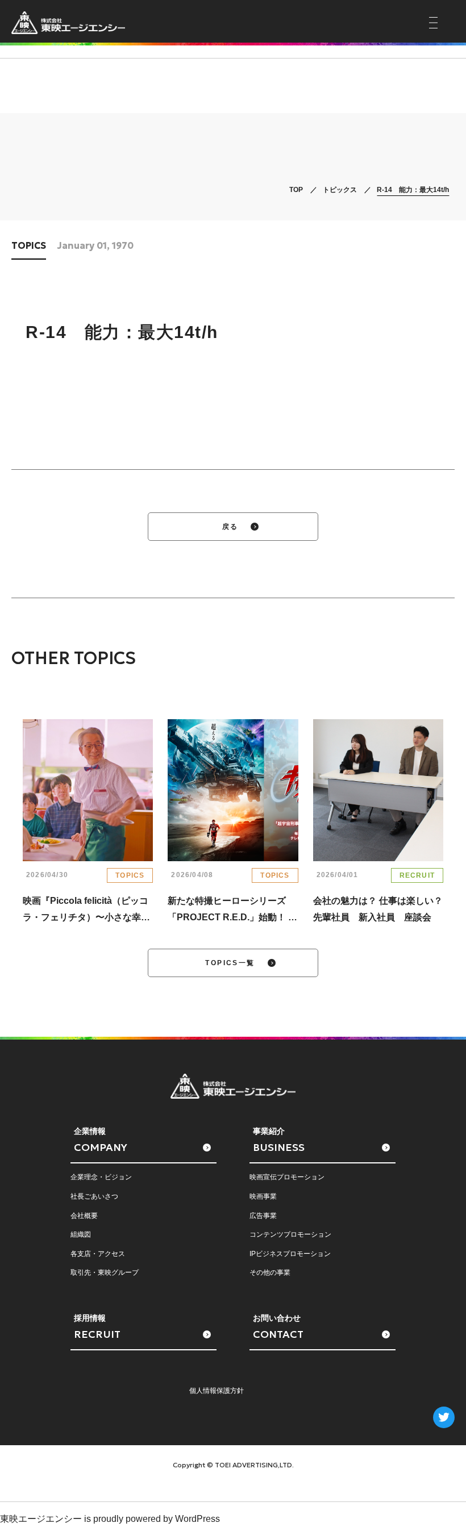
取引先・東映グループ (104, 1272)
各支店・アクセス (97, 1254)
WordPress (197, 1519)
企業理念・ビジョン (101, 1177)
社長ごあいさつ (94, 1196)
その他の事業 (269, 1272)
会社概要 (84, 1216)
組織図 (80, 1234)
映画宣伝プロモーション (286, 1177)
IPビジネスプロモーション (290, 1254)
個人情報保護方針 (216, 1391)
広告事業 (263, 1216)
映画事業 (263, 1196)
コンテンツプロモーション (290, 1234)
